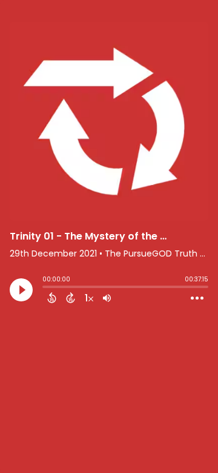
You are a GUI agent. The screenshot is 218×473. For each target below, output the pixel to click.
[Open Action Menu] (197, 298)
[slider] (45, 288)
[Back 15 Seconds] (51, 297)
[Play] (21, 289)
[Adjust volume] (107, 297)
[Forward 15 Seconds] (70, 297)
